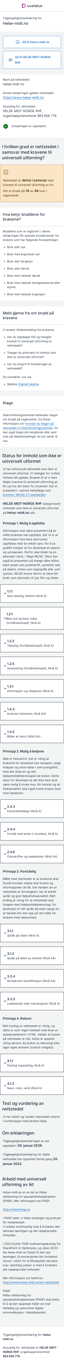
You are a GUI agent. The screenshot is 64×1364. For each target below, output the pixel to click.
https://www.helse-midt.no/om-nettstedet (31, 1282)
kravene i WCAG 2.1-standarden (24, 494)
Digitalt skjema (28, 384)
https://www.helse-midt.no (23, 97)
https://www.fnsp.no (16, 1209)
